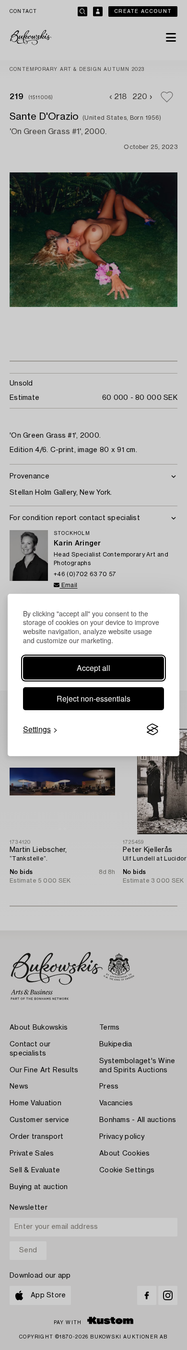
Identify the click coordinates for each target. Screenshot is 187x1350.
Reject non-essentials (93, 698)
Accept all (93, 667)
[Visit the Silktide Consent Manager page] (152, 729)
